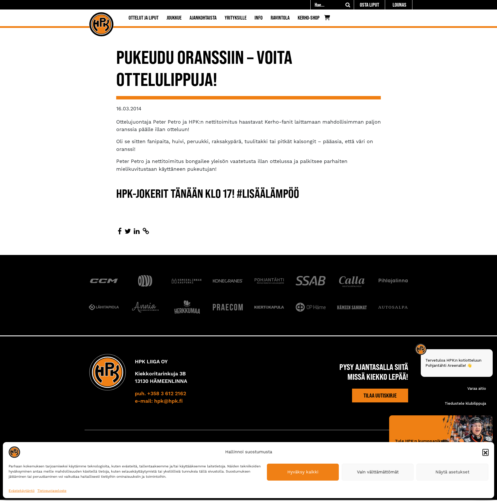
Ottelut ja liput (143, 18)
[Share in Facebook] (120, 231)
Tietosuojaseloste (51, 491)
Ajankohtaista (203, 18)
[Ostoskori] (328, 19)
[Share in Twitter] (128, 231)
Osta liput (369, 5)
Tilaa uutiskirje (380, 395)
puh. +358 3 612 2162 (160, 394)
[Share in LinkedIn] (137, 231)
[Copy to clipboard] (146, 231)
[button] (485, 452)
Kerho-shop (309, 18)
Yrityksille (235, 18)
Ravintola (280, 18)
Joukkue (174, 18)
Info (259, 18)
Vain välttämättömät (378, 472)
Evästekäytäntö (22, 491)
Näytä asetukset (452, 472)
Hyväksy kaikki (302, 472)
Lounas (399, 5)
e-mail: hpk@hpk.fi (159, 401)
